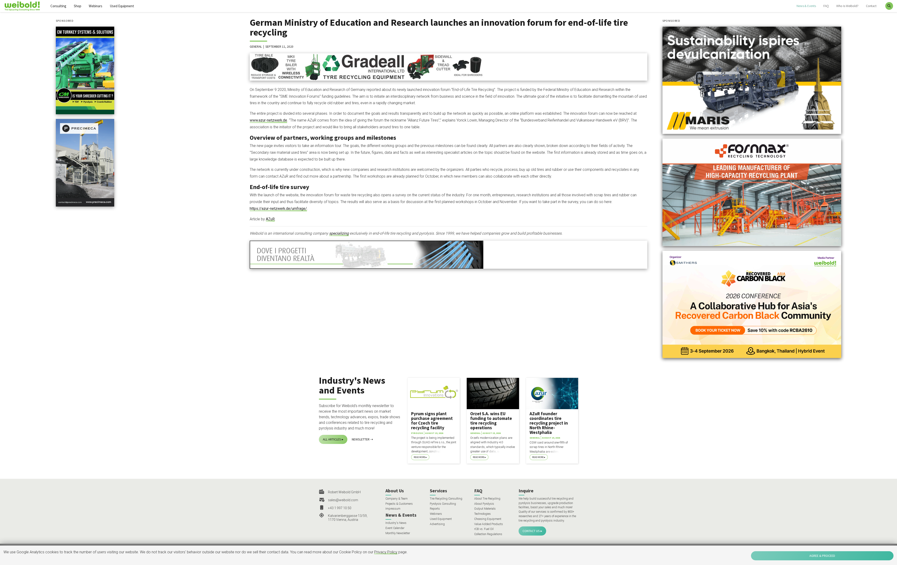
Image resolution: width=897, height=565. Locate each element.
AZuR (270, 219)
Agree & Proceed (822, 556)
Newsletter (361, 439)
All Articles (332, 439)
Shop (77, 6)
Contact (871, 6)
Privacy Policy (385, 552)
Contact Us (531, 531)
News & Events (806, 6)
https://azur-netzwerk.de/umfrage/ (278, 208)
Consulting (58, 6)
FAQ (826, 6)
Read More (419, 457)
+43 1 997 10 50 (339, 508)
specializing (339, 233)
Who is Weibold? (847, 6)
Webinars (95, 6)
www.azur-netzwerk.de (268, 120)
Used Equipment (122, 6)
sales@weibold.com (343, 500)
